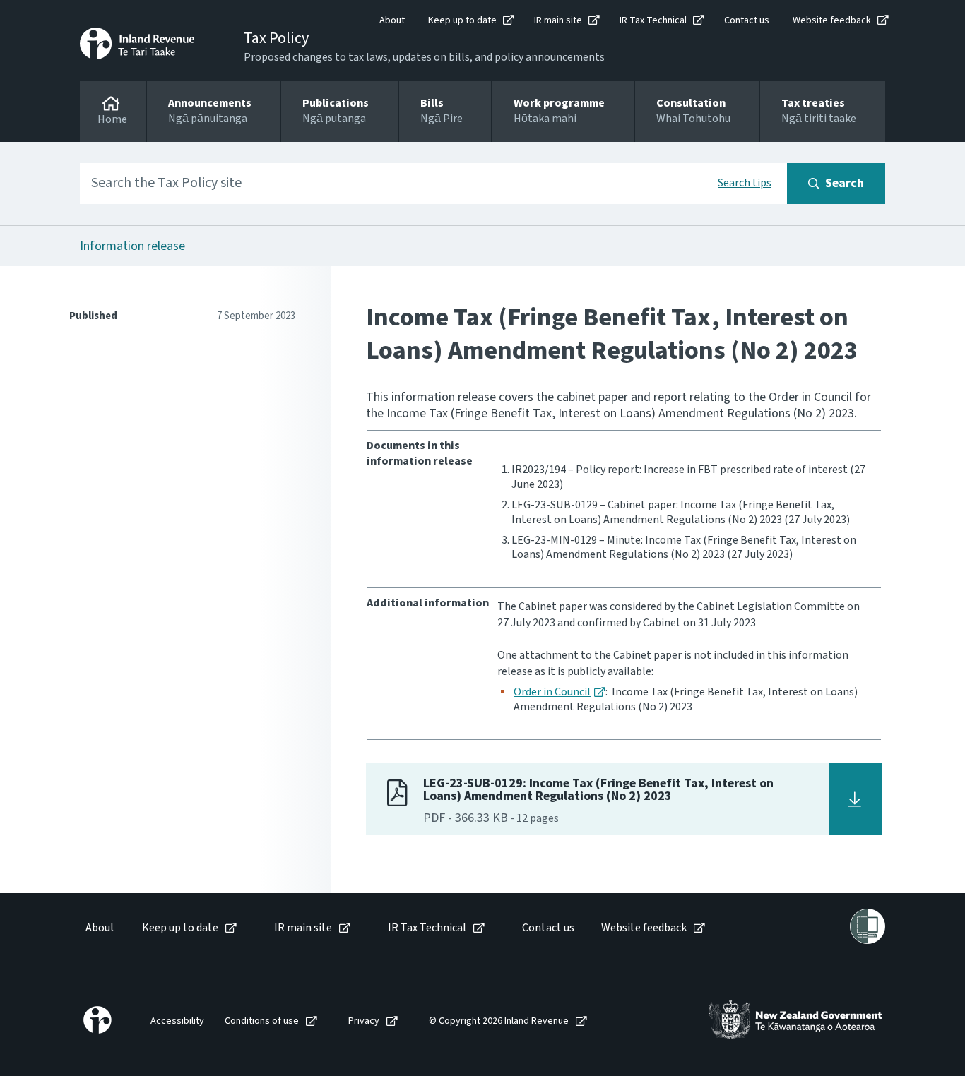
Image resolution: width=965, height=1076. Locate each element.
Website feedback (832, 20)
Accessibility (177, 1021)
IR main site (558, 20)
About (392, 20)
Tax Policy (276, 38)
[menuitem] (99, 928)
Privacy (363, 1021)
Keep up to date (462, 20)
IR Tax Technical (653, 20)
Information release (132, 246)
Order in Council (552, 692)
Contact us (746, 20)
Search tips (744, 183)
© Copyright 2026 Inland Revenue (499, 1021)
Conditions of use (262, 1021)
